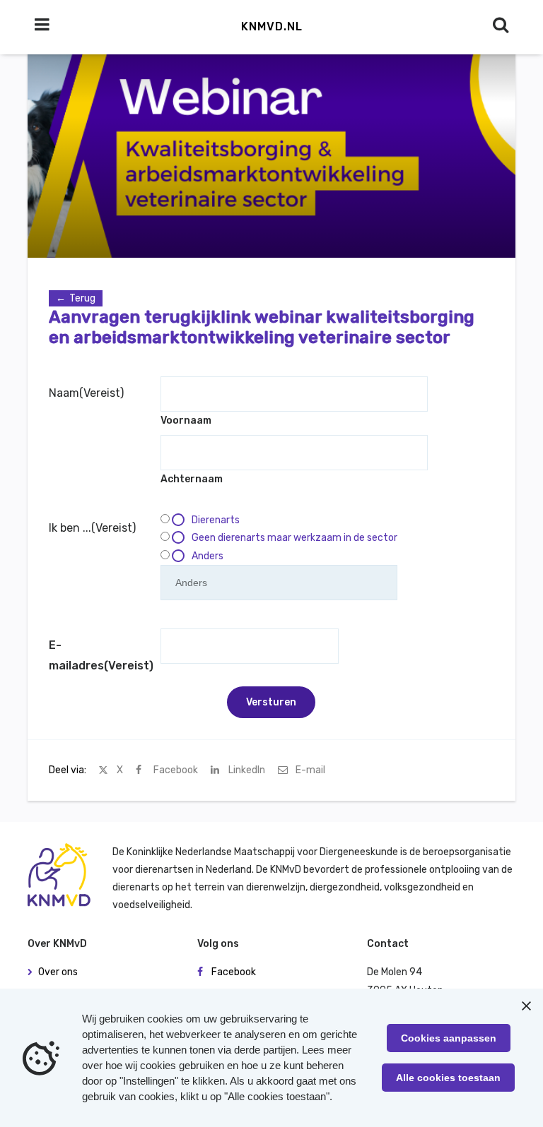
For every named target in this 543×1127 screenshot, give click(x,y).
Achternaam (191, 479)
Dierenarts (216, 520)
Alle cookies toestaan (448, 1077)
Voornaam (185, 421)
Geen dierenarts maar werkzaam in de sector (294, 538)
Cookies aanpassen (448, 1038)
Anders (207, 556)
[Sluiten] (526, 1005)
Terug (82, 298)
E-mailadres (101, 655)
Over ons (58, 972)
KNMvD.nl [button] (272, 26)
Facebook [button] (233, 972)
